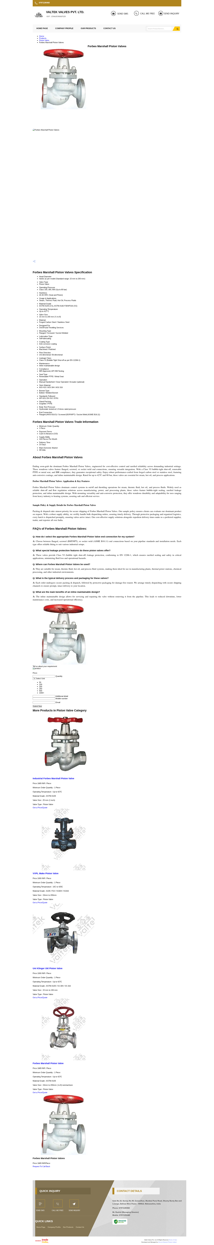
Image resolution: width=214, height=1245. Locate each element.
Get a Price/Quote (40, 807)
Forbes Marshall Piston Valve (48, 1063)
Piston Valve (44, 40)
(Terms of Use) (173, 1240)
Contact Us (109, 28)
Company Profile (64, 28)
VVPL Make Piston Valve (45, 873)
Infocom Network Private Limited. (167, 1242)
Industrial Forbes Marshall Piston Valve (53, 778)
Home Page (42, 28)
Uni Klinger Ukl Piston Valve (47, 968)
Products (42, 38)
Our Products (88, 28)
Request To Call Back (41, 1166)
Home (41, 36)
